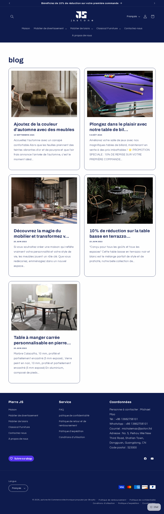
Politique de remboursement (112, 500)
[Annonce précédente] (9, 3)
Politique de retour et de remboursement (72, 423)
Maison (12, 409)
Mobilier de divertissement (23, 415)
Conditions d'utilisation (72, 437)
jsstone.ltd (46, 500)
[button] (12, 16)
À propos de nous (18, 439)
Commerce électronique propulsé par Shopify (73, 500)
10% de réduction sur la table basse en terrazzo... (120, 234)
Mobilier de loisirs (18, 421)
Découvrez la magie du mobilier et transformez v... (41, 234)
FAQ (61, 409)
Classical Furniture (19, 427)
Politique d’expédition (128, 503)
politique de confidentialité (74, 415)
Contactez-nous (17, 433)
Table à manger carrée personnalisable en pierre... (42, 340)
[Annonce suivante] (154, 3)
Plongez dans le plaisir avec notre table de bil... (118, 127)
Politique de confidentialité (143, 500)
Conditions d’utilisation (104, 503)
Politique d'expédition (71, 431)
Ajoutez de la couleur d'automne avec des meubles (44, 127)
